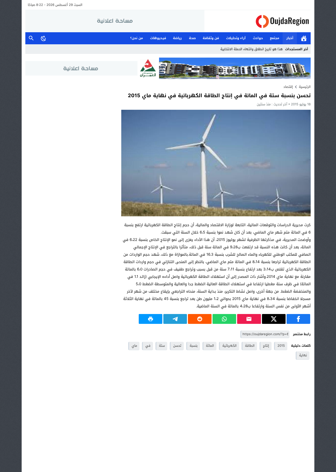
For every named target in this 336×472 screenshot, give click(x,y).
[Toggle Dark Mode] (43, 38)
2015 (281, 346)
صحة (192, 38)
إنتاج (266, 346)
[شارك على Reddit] (199, 319)
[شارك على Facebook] (298, 319)
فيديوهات (158, 38)
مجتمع (274, 38)
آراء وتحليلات (236, 38)
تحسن (177, 346)
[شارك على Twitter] (273, 319)
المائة (210, 346)
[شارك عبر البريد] (249, 319)
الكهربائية (229, 346)
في (148, 346)
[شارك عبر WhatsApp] (224, 319)
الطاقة (250, 346)
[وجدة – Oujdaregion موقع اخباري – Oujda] (257, 21)
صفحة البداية (304, 38)
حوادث (258, 38)
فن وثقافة (211, 38)
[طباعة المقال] (150, 319)
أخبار (289, 38)
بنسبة (194, 346)
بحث (31, 38)
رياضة (177, 38)
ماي (134, 346)
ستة (162, 346)
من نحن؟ (136, 38)
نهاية (303, 355)
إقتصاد (288, 87)
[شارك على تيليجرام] (175, 319)
